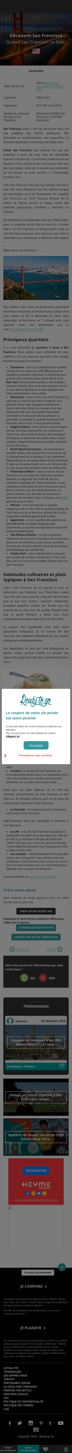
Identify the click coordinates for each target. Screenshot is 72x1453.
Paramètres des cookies (35, 755)
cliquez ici (13, 736)
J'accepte (36, 745)
